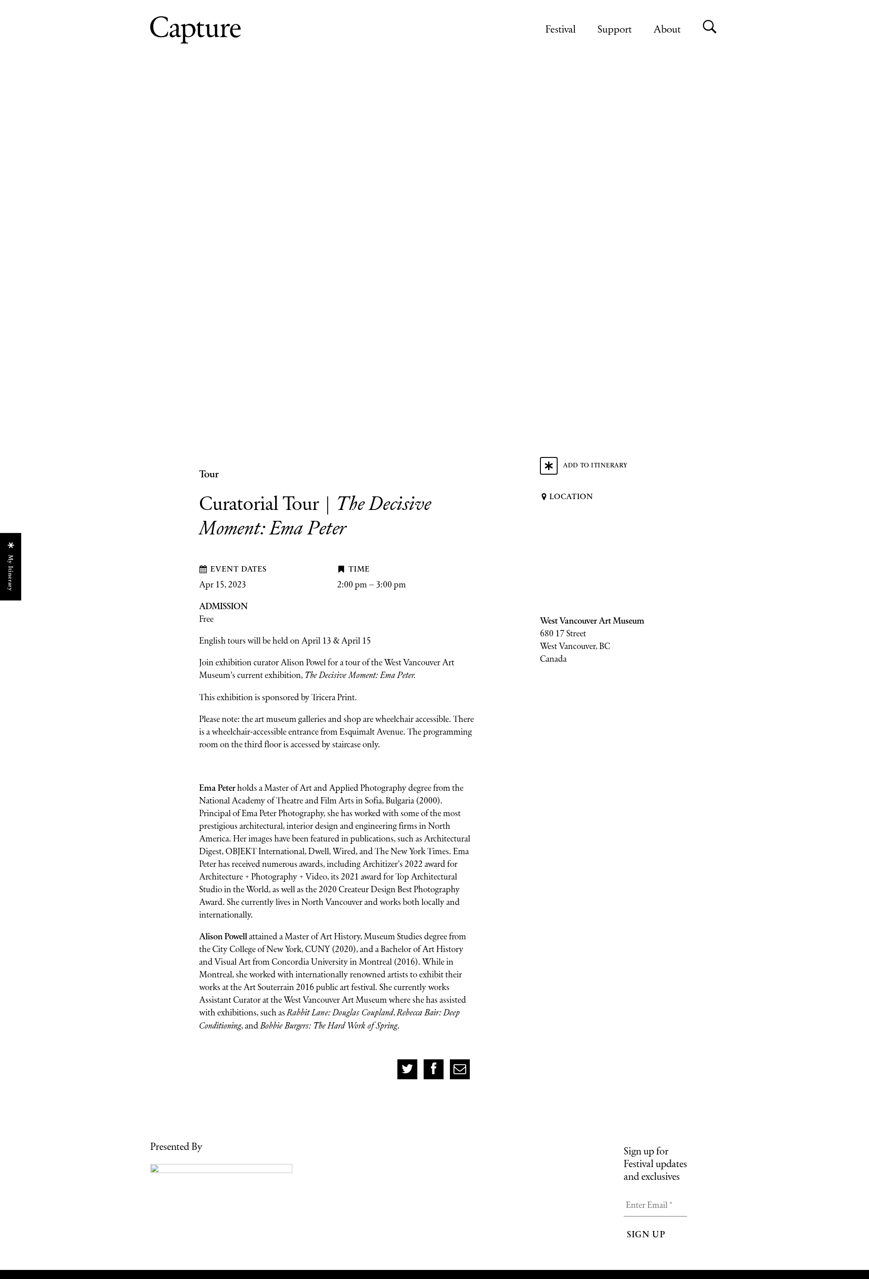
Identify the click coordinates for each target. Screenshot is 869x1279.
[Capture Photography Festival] (225, 29)
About (667, 29)
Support (614, 29)
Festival (560, 29)
